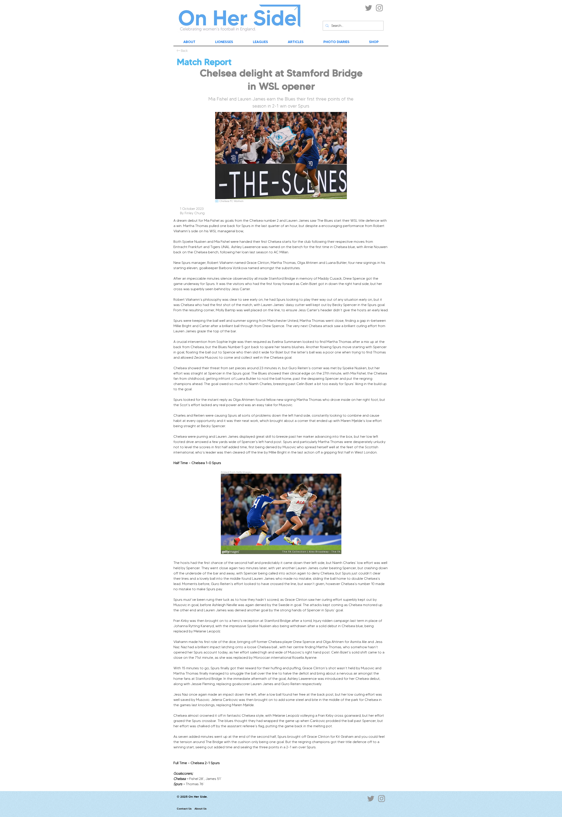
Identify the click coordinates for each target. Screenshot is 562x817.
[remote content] (281, 513)
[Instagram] (379, 8)
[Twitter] (368, 8)
